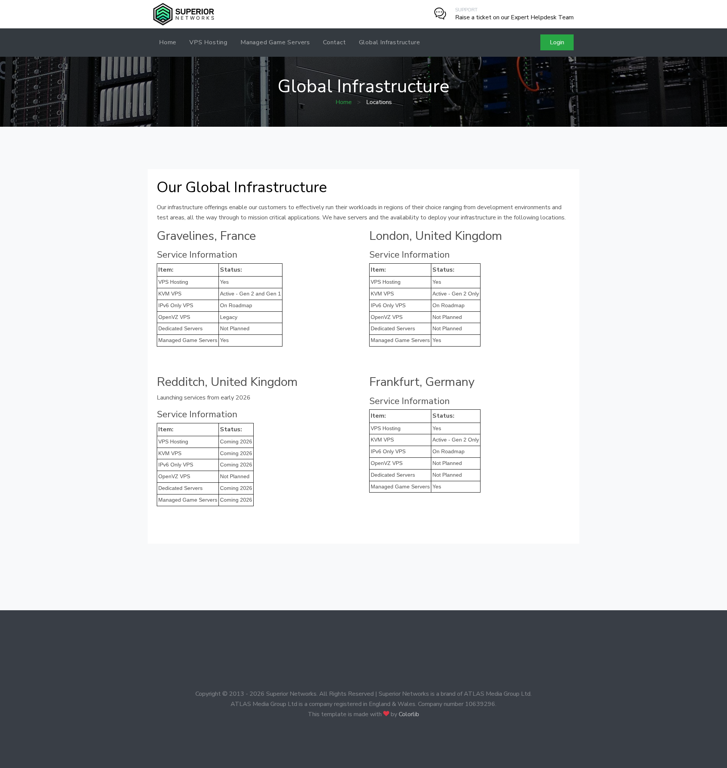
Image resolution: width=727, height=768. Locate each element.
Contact (334, 42)
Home (167, 42)
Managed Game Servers (275, 42)
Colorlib (409, 714)
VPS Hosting (208, 42)
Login (557, 42)
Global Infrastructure (389, 42)
